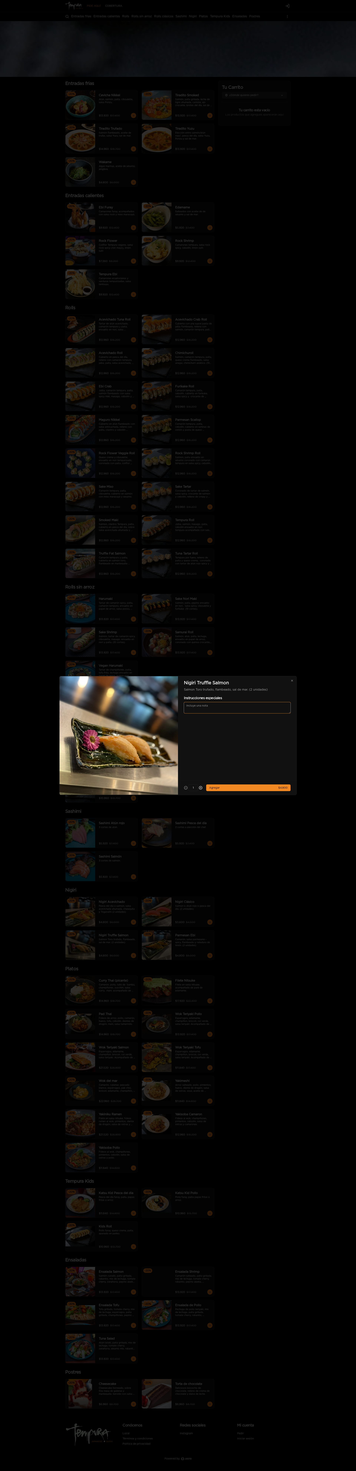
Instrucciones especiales (203, 698)
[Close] (292, 680)
